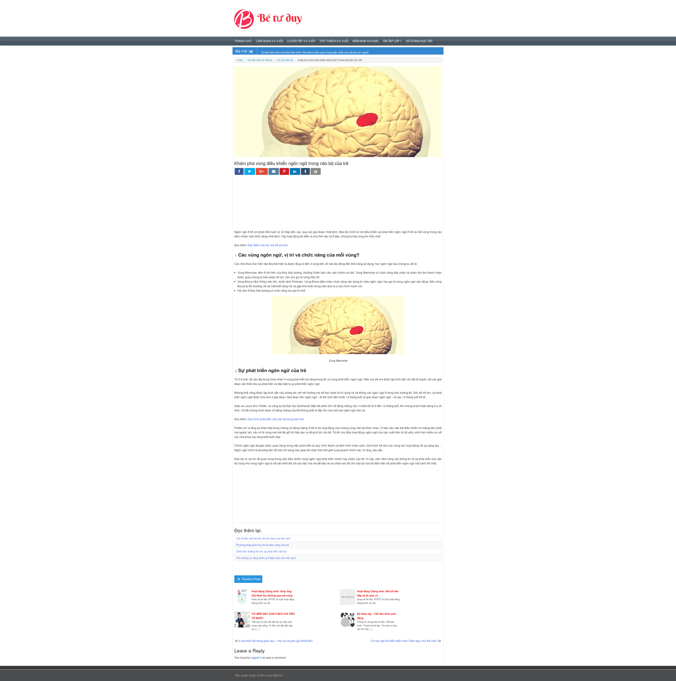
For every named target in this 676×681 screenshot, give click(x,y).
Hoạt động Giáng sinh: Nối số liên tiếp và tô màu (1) (378, 593)
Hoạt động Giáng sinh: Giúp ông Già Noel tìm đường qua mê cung (272, 593)
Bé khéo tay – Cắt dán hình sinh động (376, 616)
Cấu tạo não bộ (285, 60)
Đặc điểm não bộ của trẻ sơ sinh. (268, 245)
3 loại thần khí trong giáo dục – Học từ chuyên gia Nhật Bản (276, 641)
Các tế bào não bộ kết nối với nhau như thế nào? (263, 538)
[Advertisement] (338, 205)
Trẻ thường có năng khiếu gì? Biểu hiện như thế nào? (266, 558)
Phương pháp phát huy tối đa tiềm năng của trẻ (262, 545)
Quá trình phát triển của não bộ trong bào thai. (276, 419)
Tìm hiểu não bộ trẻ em (260, 60)
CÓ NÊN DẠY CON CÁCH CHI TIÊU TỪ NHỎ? (273, 616)
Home (240, 60)
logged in (256, 657)
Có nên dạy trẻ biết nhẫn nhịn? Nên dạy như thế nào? (404, 641)
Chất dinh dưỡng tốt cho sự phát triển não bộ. (261, 551)
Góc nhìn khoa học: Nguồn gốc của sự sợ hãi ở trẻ (290, 52)
